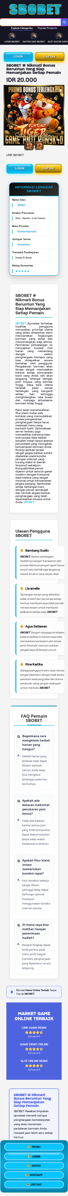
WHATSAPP (36, 1176)
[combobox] (30, 22)
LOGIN (18, 56)
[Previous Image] (6, 115)
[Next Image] (61, 115)
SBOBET (20, 323)
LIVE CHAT (36, 1185)
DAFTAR (49, 56)
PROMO (36, 1145)
